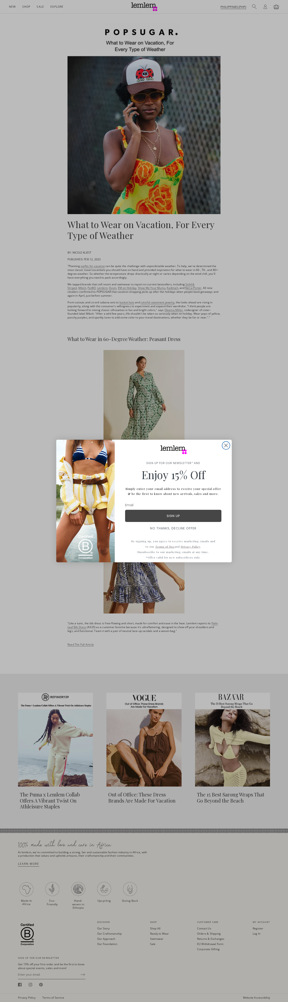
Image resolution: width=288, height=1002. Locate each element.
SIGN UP (173, 516)
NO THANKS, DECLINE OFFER (173, 528)
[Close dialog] (226, 445)
